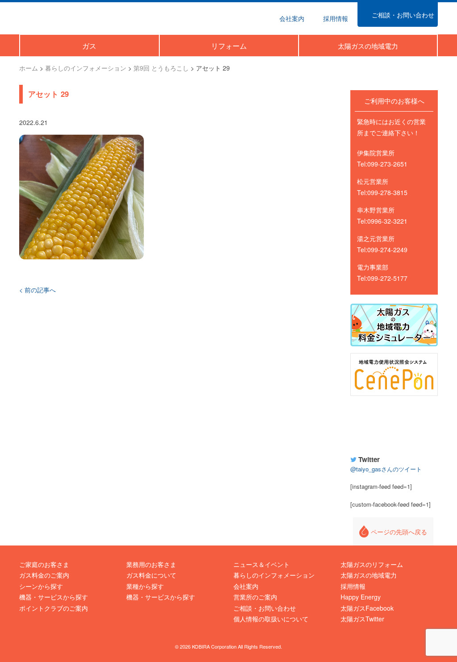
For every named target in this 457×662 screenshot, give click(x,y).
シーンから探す (41, 586)
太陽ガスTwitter (362, 618)
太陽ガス (60, 17)
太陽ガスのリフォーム (372, 564)
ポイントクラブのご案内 (53, 608)
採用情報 (353, 586)
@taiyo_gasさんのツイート (386, 469)
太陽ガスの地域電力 (369, 574)
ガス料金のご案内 (44, 574)
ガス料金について (151, 574)
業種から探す (145, 586)
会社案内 (245, 586)
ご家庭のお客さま (44, 564)
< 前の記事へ (37, 289)
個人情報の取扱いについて (270, 618)
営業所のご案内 (255, 596)
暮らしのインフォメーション (274, 574)
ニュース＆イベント (261, 564)
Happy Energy (394, 424)
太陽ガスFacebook (367, 608)
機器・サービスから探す (53, 596)
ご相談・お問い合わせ (264, 608)
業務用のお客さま (151, 564)
